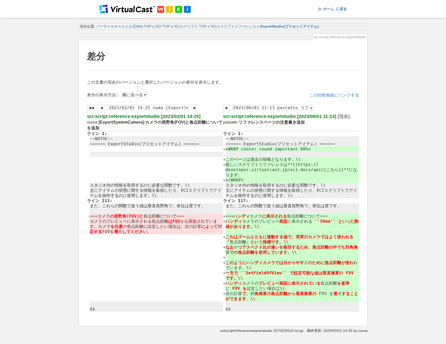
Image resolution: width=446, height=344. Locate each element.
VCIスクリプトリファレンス (233, 26)
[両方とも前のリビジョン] (91, 108)
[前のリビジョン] (102, 108)
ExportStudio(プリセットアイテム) (289, 26)
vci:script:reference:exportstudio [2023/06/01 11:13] (279, 116)
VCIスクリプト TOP (190, 26)
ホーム (335, 9)
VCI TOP (162, 26)
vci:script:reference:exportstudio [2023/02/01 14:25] (144, 116)
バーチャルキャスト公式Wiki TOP (123, 26)
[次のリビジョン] (195, 108)
